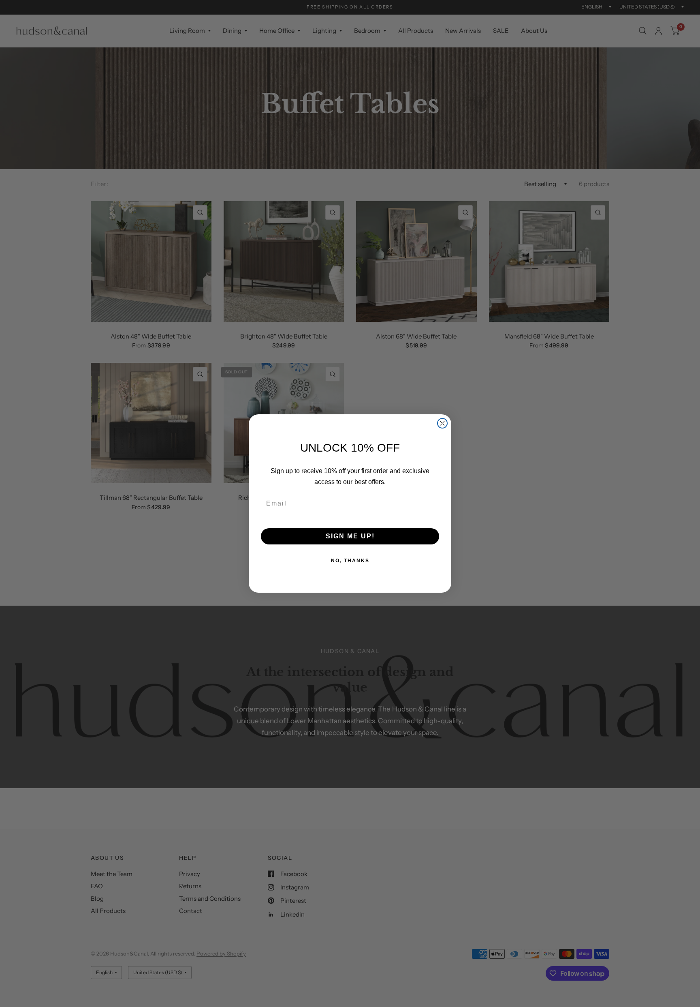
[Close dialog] (442, 423)
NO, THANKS (350, 560)
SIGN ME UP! (350, 536)
